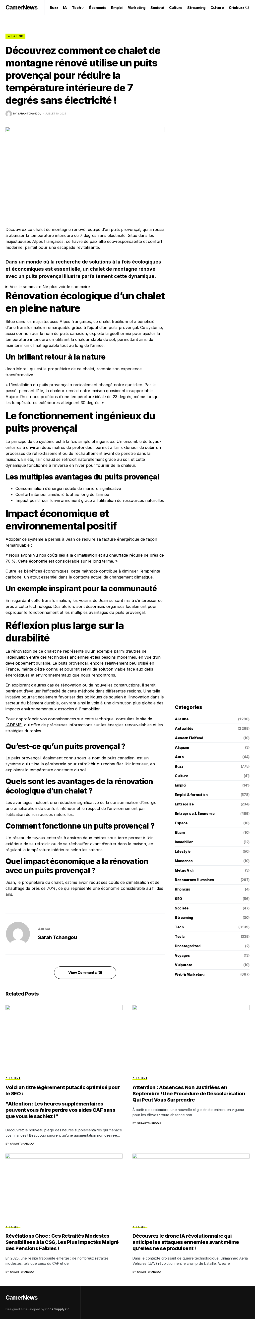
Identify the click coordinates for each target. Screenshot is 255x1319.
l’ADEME (13, 724)
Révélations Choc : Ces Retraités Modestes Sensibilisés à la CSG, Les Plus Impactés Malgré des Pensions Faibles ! (62, 1242)
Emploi (180, 785)
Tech (179, 927)
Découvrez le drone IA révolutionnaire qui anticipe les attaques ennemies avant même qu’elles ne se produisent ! (185, 1242)
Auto (179, 757)
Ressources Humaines (194, 880)
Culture (181, 776)
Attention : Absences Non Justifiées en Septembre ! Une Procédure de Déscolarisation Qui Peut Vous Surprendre (188, 1093)
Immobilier (184, 842)
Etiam (180, 832)
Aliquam (182, 747)
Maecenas (183, 861)
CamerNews (21, 7)
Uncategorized (187, 946)
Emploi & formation (191, 794)
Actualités (184, 728)
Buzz (179, 766)
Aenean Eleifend (189, 738)
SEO (178, 899)
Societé (182, 908)
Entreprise (184, 804)
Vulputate (183, 965)
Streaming (184, 917)
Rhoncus (182, 889)
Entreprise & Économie (195, 813)
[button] (247, 7)
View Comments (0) (85, 972)
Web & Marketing (189, 974)
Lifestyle (183, 851)
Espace (181, 823)
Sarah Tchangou (57, 937)
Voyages (182, 955)
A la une (15, 36)
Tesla (179, 936)
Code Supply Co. (57, 1309)
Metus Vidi (184, 870)
